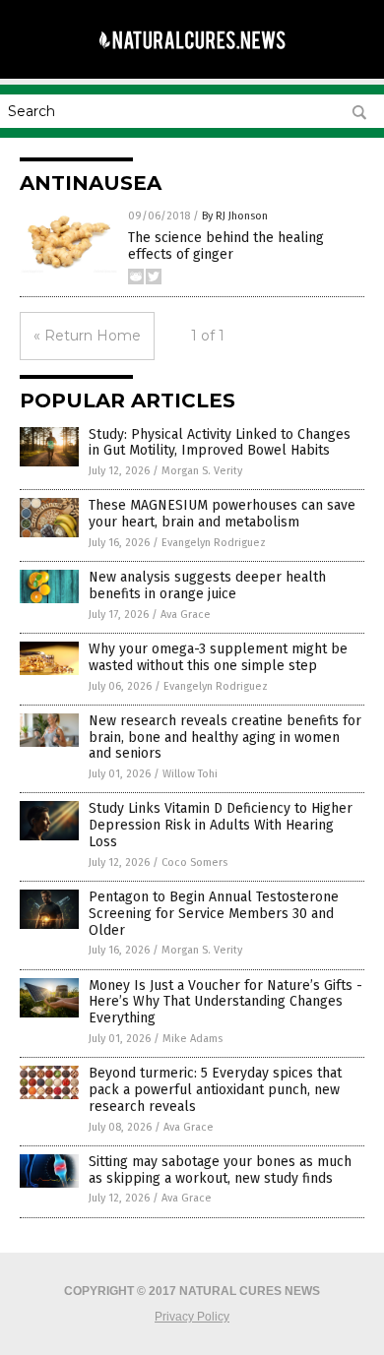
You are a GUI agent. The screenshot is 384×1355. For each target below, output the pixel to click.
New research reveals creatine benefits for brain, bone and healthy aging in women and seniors (225, 737)
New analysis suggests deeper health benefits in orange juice (207, 585)
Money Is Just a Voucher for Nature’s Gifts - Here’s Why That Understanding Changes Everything (225, 1002)
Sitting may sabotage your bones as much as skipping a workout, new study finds (220, 1170)
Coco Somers (194, 862)
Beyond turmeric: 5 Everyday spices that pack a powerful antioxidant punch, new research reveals (215, 1090)
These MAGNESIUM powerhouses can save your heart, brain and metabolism (222, 513)
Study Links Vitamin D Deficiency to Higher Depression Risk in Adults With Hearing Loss (220, 825)
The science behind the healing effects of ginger (226, 246)
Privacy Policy (192, 1317)
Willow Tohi (190, 774)
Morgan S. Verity (201, 470)
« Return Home (87, 335)
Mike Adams (192, 1038)
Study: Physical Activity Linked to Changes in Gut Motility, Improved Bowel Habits (220, 443)
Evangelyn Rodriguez (213, 542)
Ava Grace (185, 614)
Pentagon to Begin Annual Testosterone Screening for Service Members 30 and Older (214, 914)
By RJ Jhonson (235, 216)
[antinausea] (192, 58)
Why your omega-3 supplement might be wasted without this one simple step (218, 657)
